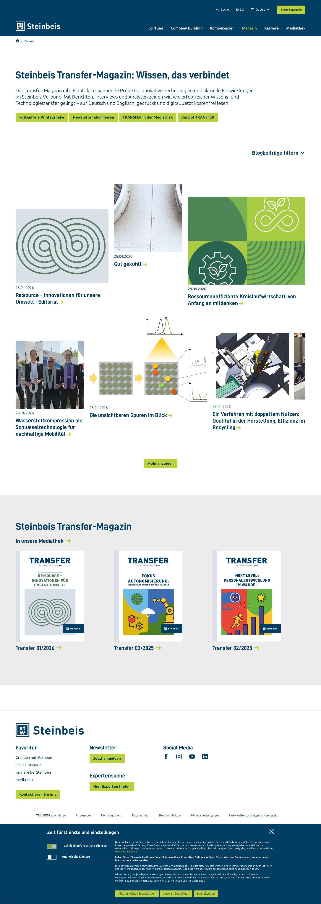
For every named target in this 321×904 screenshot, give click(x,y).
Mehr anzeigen (160, 463)
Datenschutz (140, 815)
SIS (242, 9)
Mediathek (295, 28)
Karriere (271, 28)
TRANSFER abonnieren (51, 815)
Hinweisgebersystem (205, 815)
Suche (224, 9)
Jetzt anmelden (107, 758)
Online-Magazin (28, 765)
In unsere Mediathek (40, 541)
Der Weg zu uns (111, 815)
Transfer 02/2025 (232, 648)
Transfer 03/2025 (134, 648)
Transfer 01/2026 (35, 648)
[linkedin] (205, 757)
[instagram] (179, 757)
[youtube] (192, 757)
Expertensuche (291, 9)
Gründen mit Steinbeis (34, 757)
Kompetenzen (222, 28)
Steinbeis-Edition (170, 815)
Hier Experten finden (112, 786)
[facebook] (166, 757)
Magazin (249, 28)
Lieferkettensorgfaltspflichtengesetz (253, 815)
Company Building (187, 28)
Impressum (83, 815)
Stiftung (156, 28)
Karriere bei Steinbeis (33, 772)
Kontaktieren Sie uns (37, 794)
